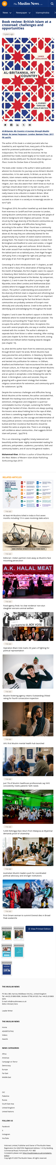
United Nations (8, 1111)
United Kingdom (8, 1108)
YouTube (5, 1138)
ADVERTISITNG (8, 1031)
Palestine (5, 1096)
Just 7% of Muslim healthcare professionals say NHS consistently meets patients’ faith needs (26, 784)
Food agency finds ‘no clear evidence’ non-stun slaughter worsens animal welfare (24, 607)
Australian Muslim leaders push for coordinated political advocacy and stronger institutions (24, 874)
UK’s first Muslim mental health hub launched (23, 743)
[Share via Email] (29, 125)
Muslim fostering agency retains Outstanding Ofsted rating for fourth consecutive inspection (26, 697)
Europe (5, 1069)
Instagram (6, 1134)
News (5, 12)
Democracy (6, 1065)
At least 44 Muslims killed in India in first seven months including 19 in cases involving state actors (26, 516)
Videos (4, 1035)
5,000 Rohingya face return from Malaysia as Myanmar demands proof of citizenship (28, 832)
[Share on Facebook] (11, 125)
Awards (5, 1039)
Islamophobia (42, 12)
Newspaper (21, 12)
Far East (5, 1073)
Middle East (6, 1077)
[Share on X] (23, 125)
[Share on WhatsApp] (5, 125)
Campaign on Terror (9, 1062)
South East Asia (8, 1104)
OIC (3, 1092)
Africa (4, 1054)
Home (4, 1027)
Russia (4, 1100)
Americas (5, 1058)
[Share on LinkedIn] (17, 125)
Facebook (6, 1126)
